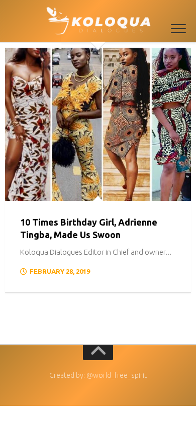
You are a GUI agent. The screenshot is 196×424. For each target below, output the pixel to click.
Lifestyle (30, 190)
